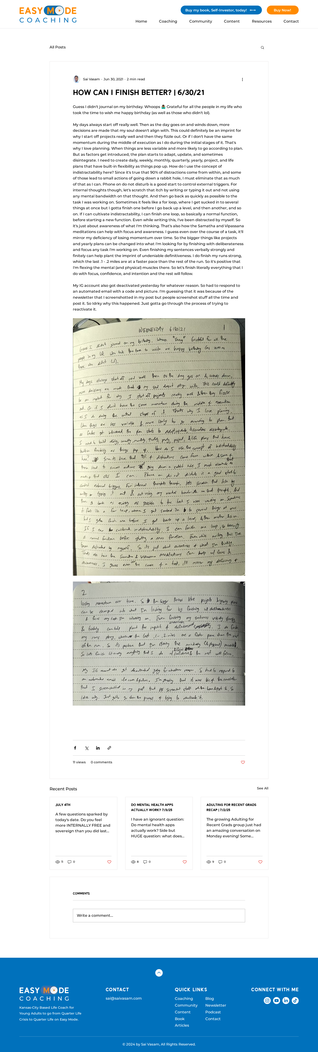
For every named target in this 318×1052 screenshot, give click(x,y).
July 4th (62, 805)
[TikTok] (295, 1000)
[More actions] (242, 79)
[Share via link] (109, 748)
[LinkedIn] (285, 1000)
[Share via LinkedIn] (98, 748)
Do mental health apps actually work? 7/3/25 (152, 808)
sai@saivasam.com (124, 998)
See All (262, 788)
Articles (182, 1025)
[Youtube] (276, 1000)
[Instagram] (267, 1000)
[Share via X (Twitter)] (86, 748)
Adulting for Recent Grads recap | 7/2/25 (231, 808)
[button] (262, 47)
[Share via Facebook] (75, 748)
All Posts (58, 47)
